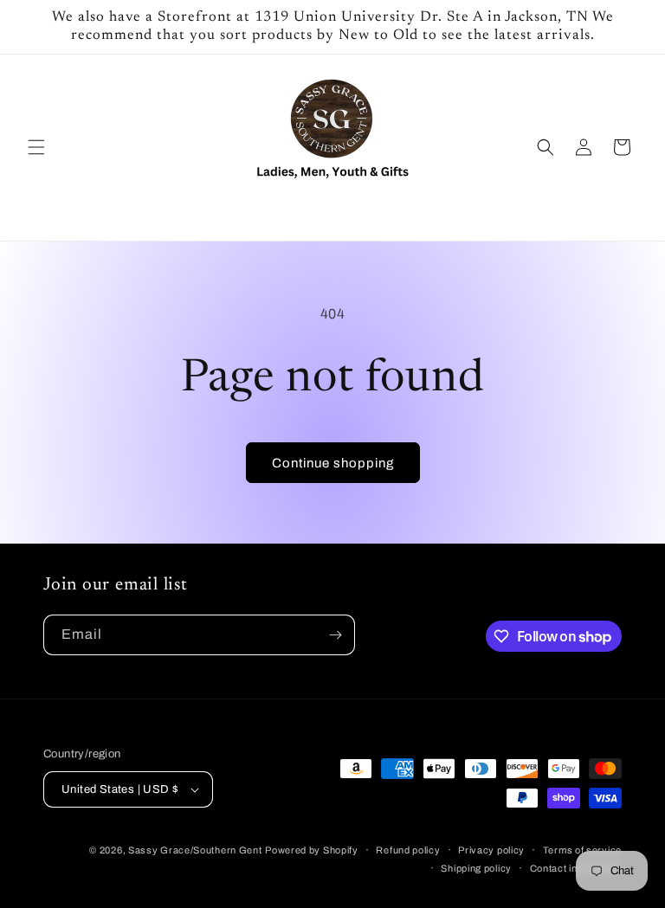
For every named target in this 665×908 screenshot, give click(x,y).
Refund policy (408, 850)
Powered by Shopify (311, 850)
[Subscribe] (335, 635)
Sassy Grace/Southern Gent (195, 850)
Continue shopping (333, 463)
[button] (36, 147)
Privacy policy (491, 850)
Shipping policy (476, 868)
